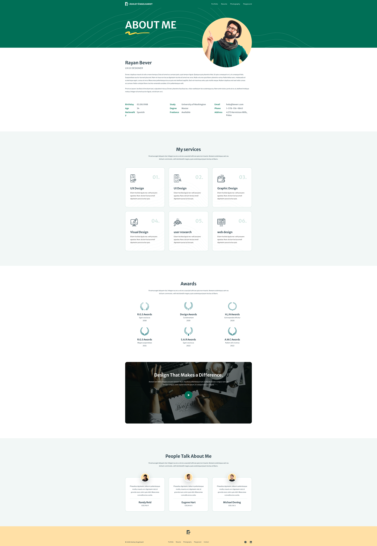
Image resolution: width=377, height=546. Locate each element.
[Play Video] (188, 395)
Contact (206, 542)
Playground (247, 4)
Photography (235, 4)
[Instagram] (245, 542)
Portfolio (214, 4)
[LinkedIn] (251, 542)
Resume (224, 4)
